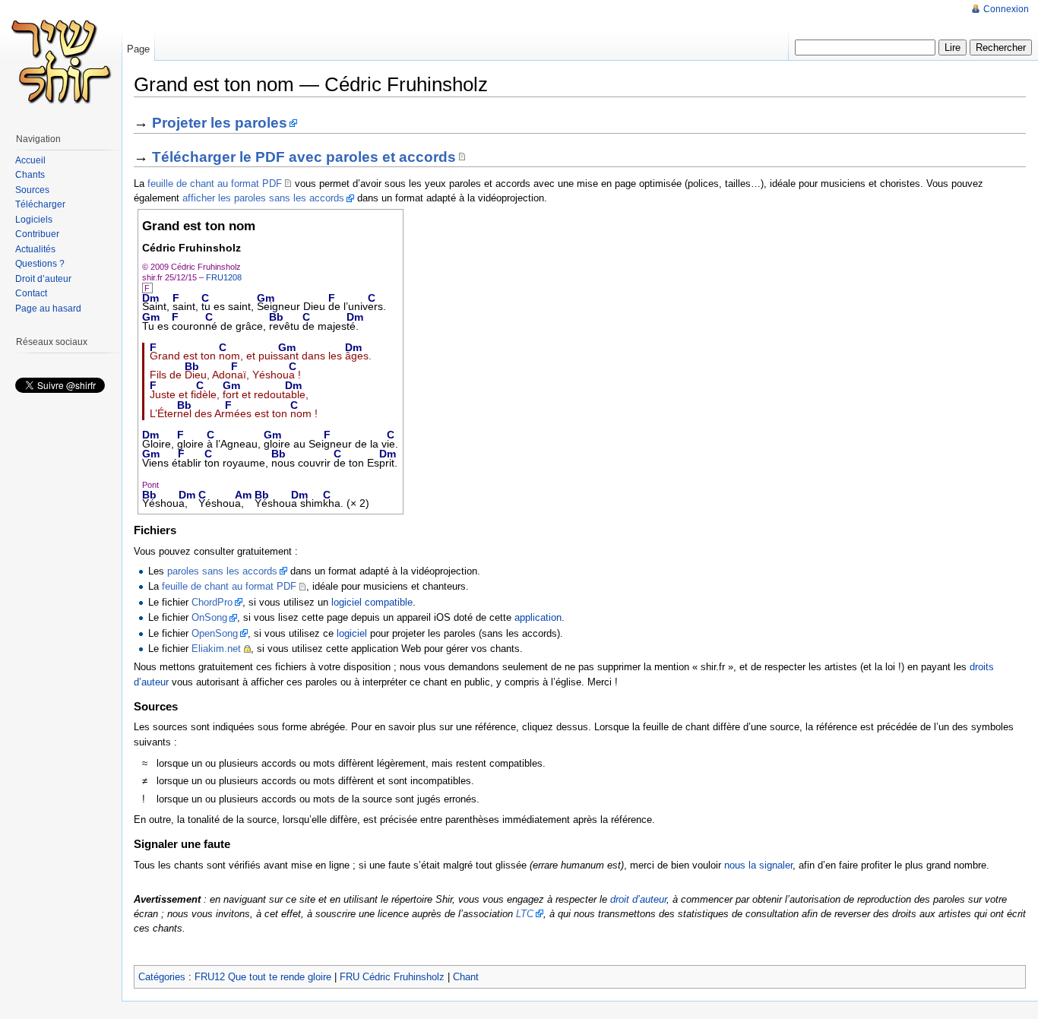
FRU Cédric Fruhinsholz (392, 977)
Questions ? (40, 263)
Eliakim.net (216, 648)
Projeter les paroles (219, 123)
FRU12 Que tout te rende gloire (263, 977)
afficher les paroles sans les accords (263, 198)
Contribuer (37, 234)
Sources (32, 190)
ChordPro (212, 602)
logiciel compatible (372, 602)
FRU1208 (224, 277)
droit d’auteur (638, 899)
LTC (524, 913)
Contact (31, 293)
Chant (466, 977)
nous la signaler (758, 865)
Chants (30, 174)
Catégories (161, 977)
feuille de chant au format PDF (214, 183)
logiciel (352, 633)
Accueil (30, 160)
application (538, 617)
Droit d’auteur (43, 279)
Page (138, 49)
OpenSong (214, 633)
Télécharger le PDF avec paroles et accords (304, 157)
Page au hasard (48, 308)
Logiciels (33, 219)
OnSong (209, 617)
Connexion (1006, 9)
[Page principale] (61, 61)
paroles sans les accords (222, 571)
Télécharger (40, 204)
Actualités (35, 249)
